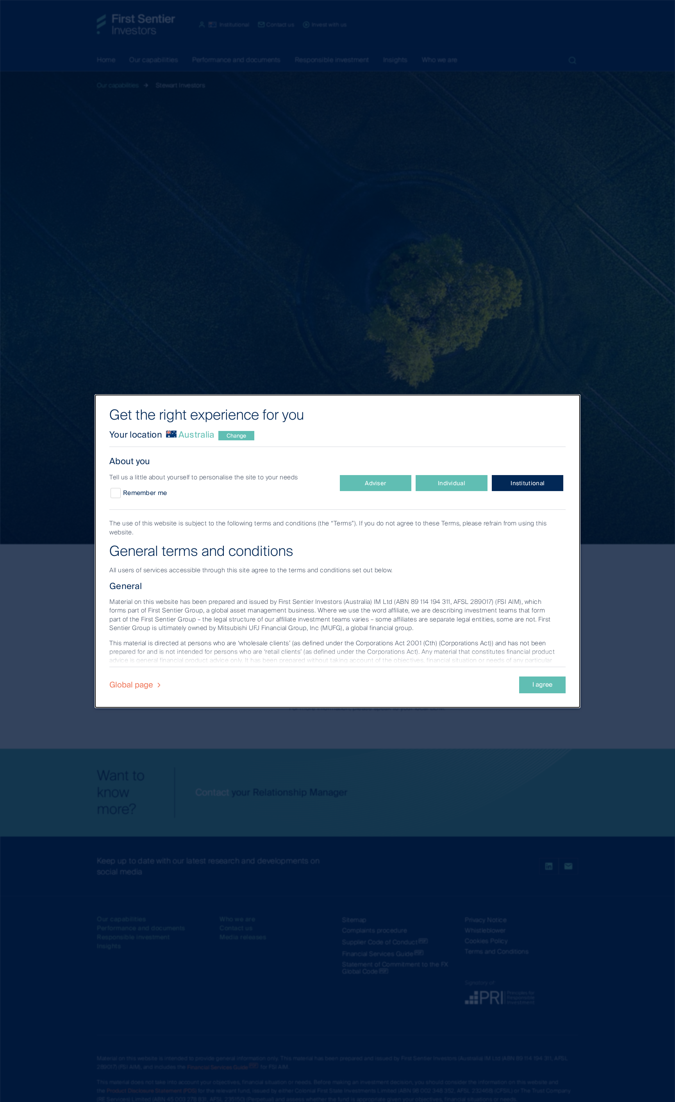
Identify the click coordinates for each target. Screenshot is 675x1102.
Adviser (375, 483)
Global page (132, 685)
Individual (451, 483)
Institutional (528, 483)
